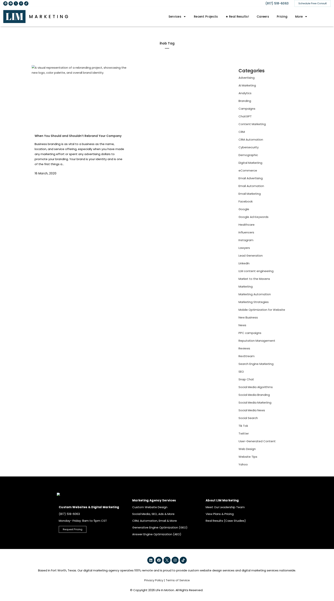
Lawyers (244, 248)
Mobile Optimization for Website (262, 310)
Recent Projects (206, 17)
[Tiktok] (26, 3)
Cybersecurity (249, 147)
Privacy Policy (153, 580)
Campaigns (247, 109)
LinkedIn (244, 263)
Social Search (248, 418)
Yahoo (243, 464)
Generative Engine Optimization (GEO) (159, 527)
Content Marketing (252, 124)
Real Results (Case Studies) (226, 521)
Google (244, 209)
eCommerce (248, 170)
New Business (248, 317)
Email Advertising (251, 178)
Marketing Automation (255, 294)
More (299, 17)
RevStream (247, 356)
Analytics (245, 93)
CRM (242, 132)
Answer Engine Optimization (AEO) (156, 534)
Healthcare (247, 225)
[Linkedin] (5, 3)
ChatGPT (245, 116)
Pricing (282, 17)
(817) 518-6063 (277, 3)
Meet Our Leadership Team (225, 507)
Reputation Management (257, 341)
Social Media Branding (254, 395)
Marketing (246, 286)
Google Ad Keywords (253, 217)
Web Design (247, 449)
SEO (241, 372)
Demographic (248, 155)
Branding (245, 101)
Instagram (246, 240)
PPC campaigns (250, 333)
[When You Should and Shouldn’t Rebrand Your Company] (79, 97)
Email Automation (251, 186)
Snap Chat (246, 379)
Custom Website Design (149, 507)
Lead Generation (251, 256)
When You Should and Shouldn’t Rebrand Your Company (78, 136)
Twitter (244, 433)
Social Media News (252, 410)
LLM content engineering (256, 271)
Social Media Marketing (255, 402)
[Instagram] (21, 3)
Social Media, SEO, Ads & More (153, 514)
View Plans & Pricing (220, 514)
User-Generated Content (257, 441)
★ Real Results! (237, 17)
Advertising (247, 78)
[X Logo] (16, 3)
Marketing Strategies (254, 302)
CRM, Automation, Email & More (154, 521)
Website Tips (248, 457)
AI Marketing (247, 85)
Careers (263, 17)
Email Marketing (250, 194)
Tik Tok (243, 426)
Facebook (246, 201)
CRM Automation (251, 139)
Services (175, 17)
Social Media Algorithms (256, 387)
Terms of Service (178, 580)
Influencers (246, 232)
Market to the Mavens (254, 279)
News (242, 325)
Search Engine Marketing (256, 364)
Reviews (244, 348)
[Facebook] (11, 3)
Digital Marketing (250, 163)
